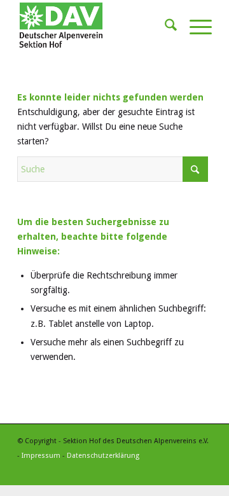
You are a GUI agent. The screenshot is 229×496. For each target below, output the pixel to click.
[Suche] (164, 25)
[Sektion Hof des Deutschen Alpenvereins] (95, 25)
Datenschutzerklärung (103, 455)
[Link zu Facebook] (202, 469)
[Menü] (194, 25)
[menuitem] (164, 25)
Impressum (41, 455)
